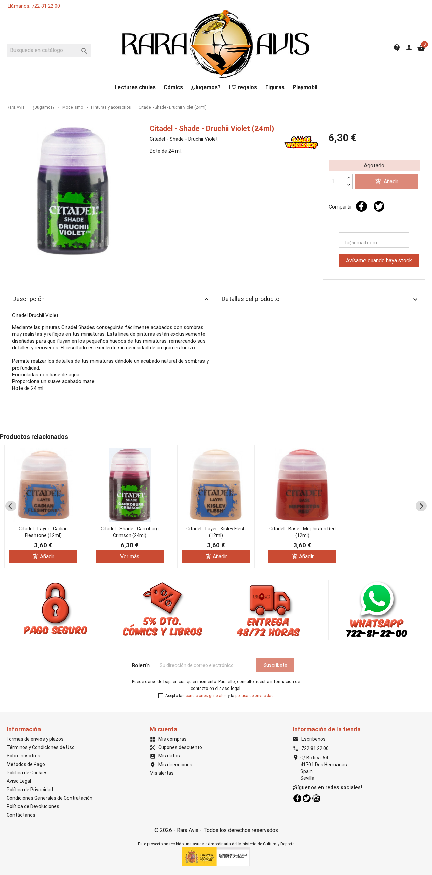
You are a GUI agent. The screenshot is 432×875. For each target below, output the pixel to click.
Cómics (173, 87)
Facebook (297, 798)
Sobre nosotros (23, 755)
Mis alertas (162, 773)
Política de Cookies (27, 772)
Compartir (361, 206)
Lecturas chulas (135, 87)
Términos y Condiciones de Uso (41, 747)
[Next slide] (421, 506)
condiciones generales (206, 695)
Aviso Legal (19, 781)
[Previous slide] (10, 506)
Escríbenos (309, 739)
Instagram (316, 798)
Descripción (111, 299)
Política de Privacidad (30, 789)
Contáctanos (21, 815)
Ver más (129, 556)
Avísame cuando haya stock (379, 260)
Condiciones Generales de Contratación (49, 798)
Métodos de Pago (26, 764)
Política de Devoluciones (33, 806)
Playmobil (305, 87)
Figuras (275, 87)
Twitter (307, 798)
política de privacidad (254, 695)
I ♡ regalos (243, 87)
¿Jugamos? (206, 87)
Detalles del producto (321, 299)
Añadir (386, 181)
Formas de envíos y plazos (35, 739)
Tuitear (379, 206)
